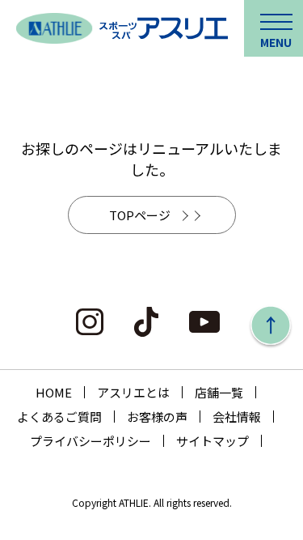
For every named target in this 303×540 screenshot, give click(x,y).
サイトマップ (212, 440)
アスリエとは (133, 392)
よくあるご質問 (59, 416)
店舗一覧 (219, 392)
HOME (54, 392)
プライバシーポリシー (90, 440)
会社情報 (237, 416)
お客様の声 (157, 416)
